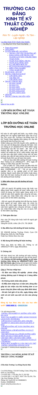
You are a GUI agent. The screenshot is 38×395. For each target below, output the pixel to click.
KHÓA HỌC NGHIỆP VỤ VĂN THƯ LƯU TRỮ (18, 343)
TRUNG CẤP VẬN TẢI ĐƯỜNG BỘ (22, 53)
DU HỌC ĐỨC (14, 87)
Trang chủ (11, 48)
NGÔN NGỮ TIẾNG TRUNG (20, 61)
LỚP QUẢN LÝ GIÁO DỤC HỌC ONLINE (17, 321)
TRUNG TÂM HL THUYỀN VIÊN (17, 96)
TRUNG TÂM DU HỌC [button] (13, 81)
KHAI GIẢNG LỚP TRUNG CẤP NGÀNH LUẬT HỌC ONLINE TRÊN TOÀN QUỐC (23, 57)
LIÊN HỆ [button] (8, 94)
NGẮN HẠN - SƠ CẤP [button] (13, 72)
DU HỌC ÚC (14, 85)
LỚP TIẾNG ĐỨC (15, 76)
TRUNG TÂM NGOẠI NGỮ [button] (15, 74)
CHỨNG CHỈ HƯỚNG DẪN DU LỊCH (15, 345)
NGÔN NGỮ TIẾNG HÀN (18, 63)
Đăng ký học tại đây (7, 104)
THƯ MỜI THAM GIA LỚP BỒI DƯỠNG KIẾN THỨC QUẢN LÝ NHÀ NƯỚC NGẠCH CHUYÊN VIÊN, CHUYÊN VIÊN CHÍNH (18, 336)
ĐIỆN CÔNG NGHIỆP (17, 68)
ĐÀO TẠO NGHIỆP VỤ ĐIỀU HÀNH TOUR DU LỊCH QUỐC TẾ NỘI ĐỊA (19, 318)
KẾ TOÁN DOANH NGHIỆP (19, 66)
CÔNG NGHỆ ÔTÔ (16, 70)
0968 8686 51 (11, 305)
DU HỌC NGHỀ (15, 83)
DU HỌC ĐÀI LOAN (17, 91)
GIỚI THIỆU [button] (9, 49)
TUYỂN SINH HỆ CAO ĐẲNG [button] (16, 51)
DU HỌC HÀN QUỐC (17, 89)
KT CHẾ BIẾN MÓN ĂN (18, 64)
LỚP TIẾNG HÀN (15, 79)
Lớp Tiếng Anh (14, 78)
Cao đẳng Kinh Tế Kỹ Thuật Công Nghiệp (15, 42)
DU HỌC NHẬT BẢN (17, 93)
